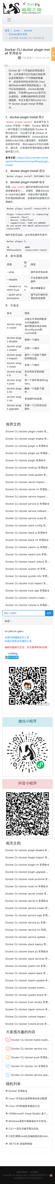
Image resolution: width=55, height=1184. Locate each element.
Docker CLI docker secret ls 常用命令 (26, 900)
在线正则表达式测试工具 (18, 641)
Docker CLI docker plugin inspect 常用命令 (27, 857)
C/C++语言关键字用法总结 (23, 1128)
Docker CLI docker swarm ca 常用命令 (28, 547)
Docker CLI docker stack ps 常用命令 (26, 951)
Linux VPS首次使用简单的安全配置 (28, 1098)
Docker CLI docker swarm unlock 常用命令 (28, 561)
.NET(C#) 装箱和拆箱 (20, 1143)
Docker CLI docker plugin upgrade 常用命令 (27, 871)
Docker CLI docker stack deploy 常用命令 (27, 944)
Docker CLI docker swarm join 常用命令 (28, 554)
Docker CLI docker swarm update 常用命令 (27, 980)
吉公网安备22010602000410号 (28, 1178)
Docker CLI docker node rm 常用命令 (26, 886)
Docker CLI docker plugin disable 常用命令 (27, 850)
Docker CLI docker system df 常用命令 (28, 568)
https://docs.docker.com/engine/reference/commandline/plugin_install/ (27, 161)
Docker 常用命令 (18, 1090)
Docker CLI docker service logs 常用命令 (27, 915)
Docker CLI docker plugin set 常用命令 (28, 453)
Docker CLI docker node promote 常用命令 (27, 879)
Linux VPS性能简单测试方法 (24, 1106)
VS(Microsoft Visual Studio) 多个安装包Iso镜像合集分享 (29, 1113)
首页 (7, 30)
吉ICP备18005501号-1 (39, 1175)
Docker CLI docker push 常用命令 (28, 1057)
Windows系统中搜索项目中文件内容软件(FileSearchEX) (29, 1121)
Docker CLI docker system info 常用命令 (28, 576)
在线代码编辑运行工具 (17, 637)
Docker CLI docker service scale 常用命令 (28, 518)
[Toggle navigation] (9, 20)
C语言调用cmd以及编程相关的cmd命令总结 (29, 1136)
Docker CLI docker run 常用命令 (27, 1066)
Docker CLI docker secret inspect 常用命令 (28, 482)
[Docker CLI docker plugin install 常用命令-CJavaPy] (27, 8)
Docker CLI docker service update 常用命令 (27, 937)
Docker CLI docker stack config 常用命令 (28, 525)
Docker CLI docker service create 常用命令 (27, 908)
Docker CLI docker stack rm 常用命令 (27, 539)
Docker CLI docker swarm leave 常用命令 (27, 973)
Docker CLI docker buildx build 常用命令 (28, 1039)
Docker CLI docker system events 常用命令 (27, 987)
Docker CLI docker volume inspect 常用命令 (27, 1016)
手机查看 (27, 57)
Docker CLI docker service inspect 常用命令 (28, 496)
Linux (17, 30)
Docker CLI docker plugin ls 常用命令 (27, 445)
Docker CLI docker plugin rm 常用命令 (27, 864)
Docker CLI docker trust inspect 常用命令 (28, 583)
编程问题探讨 (22, 1172)
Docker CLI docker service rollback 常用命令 (28, 511)
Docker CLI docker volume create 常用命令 (28, 597)
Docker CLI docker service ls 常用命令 (28, 503)
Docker (28, 30)
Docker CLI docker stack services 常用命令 (27, 958)
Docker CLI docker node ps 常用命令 (27, 467)
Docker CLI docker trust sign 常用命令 (28, 590)
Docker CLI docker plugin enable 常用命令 (28, 438)
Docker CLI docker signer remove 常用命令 (27, 1009)
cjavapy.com (21, 1175)
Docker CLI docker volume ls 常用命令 (28, 605)
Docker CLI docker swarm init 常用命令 (27, 965)
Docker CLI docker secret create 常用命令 (27, 893)
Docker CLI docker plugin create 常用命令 (28, 431)
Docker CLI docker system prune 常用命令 (27, 994)
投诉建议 (34, 1172)
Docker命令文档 (18, 34)
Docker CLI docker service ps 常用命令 (27, 922)
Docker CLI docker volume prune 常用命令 (27, 1023)
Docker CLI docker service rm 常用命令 (27, 929)
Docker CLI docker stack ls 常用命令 (27, 532)
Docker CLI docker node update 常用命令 (28, 474)
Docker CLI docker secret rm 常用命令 (28, 489)
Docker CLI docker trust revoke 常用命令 (27, 1002)
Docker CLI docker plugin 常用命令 (26, 460)
